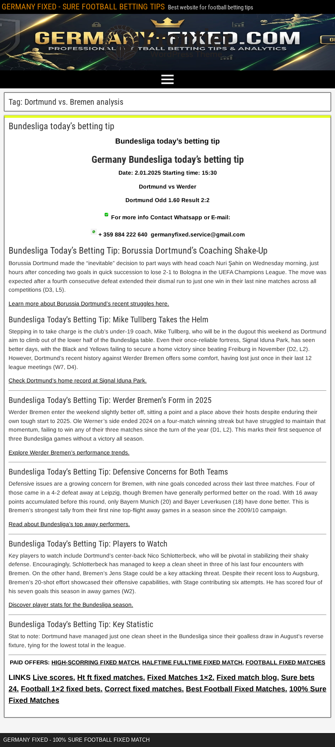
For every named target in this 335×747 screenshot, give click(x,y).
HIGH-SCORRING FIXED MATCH (95, 662)
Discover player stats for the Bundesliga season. (71, 604)
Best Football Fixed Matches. (236, 689)
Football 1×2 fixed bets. (62, 689)
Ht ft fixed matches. (111, 677)
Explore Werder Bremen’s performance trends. (69, 452)
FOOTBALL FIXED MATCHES (285, 662)
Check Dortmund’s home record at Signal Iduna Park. (78, 380)
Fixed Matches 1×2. (180, 677)
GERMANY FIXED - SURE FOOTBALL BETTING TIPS (83, 6)
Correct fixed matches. (144, 689)
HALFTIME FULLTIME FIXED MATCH (192, 662)
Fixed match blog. (248, 677)
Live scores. (54, 677)
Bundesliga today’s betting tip (61, 126)
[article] (167, 403)
